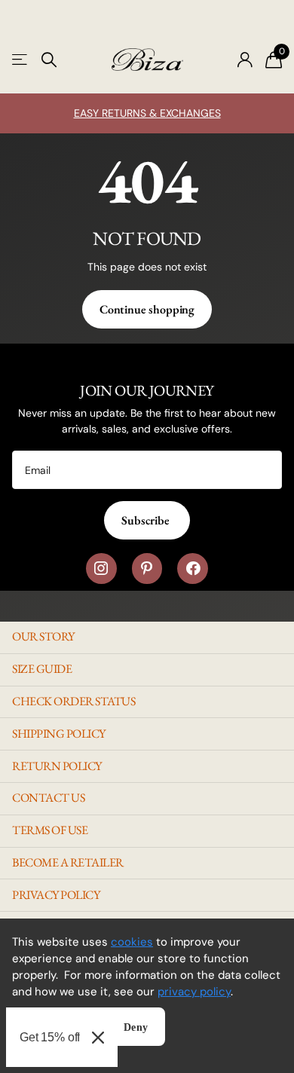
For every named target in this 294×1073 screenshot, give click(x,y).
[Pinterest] (147, 568)
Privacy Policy (56, 895)
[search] (49, 60)
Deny (136, 1027)
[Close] (98, 1037)
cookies (132, 941)
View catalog (20, 60)
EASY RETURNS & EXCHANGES (147, 113)
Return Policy (57, 766)
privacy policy (194, 991)
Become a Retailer (68, 862)
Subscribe (146, 520)
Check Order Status (73, 701)
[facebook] (192, 568)
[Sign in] (245, 59)
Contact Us (48, 798)
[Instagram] (101, 568)
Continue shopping (147, 309)
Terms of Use (49, 830)
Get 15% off (50, 1037)
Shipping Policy (59, 733)
